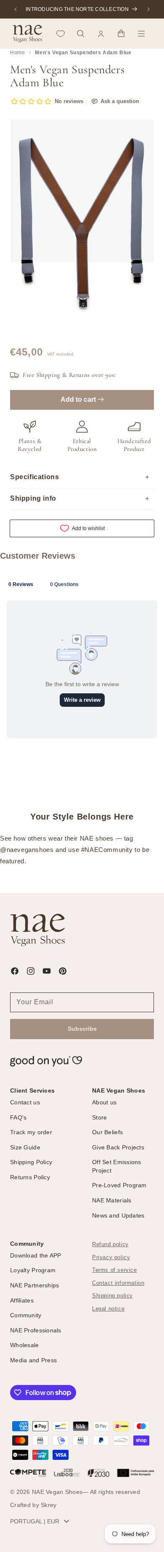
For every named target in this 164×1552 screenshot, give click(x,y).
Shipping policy (112, 1296)
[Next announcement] (148, 9)
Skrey (48, 1505)
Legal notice (108, 1309)
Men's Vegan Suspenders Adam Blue (83, 53)
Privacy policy (111, 1257)
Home (17, 53)
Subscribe (82, 1028)
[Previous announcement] (15, 9)
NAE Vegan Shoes (57, 1491)
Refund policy (110, 1244)
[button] (81, 34)
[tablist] (82, 584)
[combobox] (41, 1521)
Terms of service (114, 1270)
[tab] (21, 584)
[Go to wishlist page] (60, 34)
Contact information (118, 1283)
